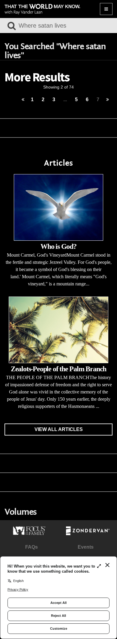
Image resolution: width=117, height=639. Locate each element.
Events (86, 547)
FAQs (31, 547)
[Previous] (23, 100)
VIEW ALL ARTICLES (58, 429)
